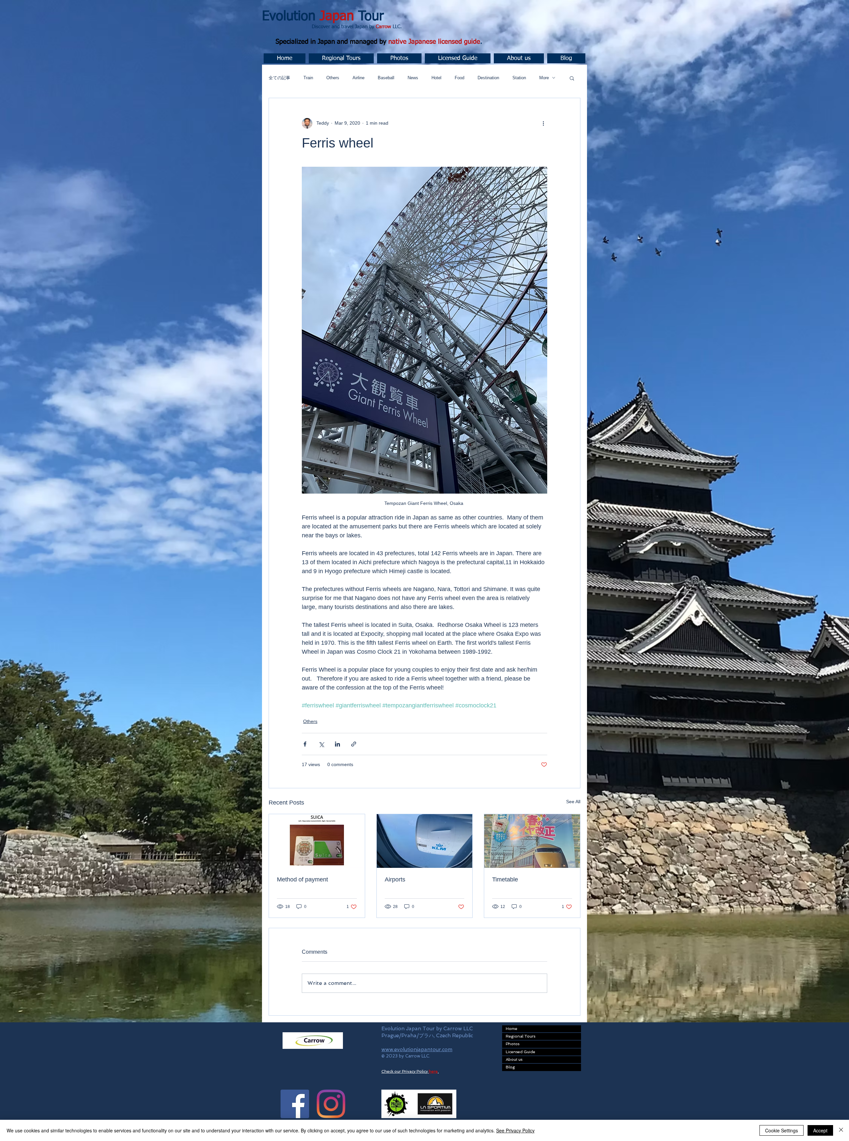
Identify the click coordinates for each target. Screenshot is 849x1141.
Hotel (436, 77)
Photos (512, 1044)
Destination (488, 77)
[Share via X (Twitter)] (321, 744)
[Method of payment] (317, 841)
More (544, 77)
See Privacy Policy (515, 1130)
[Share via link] (354, 744)
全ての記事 (279, 77)
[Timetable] (532, 841)
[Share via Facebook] (305, 744)
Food (459, 77)
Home (511, 1028)
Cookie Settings (781, 1130)
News (413, 77)
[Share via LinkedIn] (337, 744)
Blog (510, 1067)
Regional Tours (520, 1036)
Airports (395, 879)
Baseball (386, 77)
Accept (820, 1130)
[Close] (841, 1130)
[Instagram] (331, 1104)
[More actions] (543, 123)
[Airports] (425, 841)
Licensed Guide (520, 1052)
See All (573, 801)
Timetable (505, 879)
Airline (358, 77)
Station (519, 77)
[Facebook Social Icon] (295, 1104)
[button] (341, 58)
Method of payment (302, 879)
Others (332, 77)
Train (308, 77)
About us (514, 1059)
